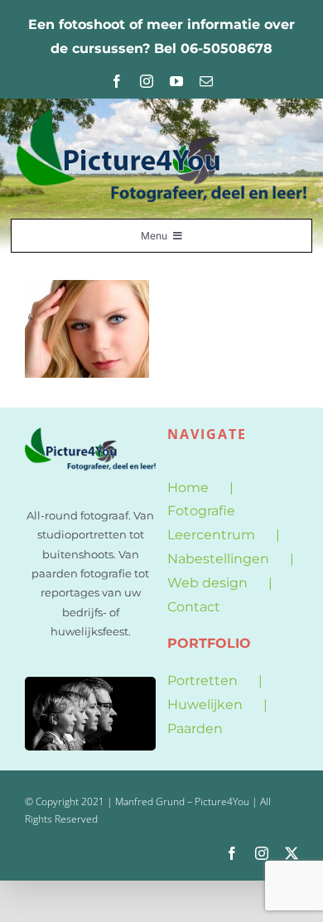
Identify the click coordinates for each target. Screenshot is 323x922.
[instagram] (146, 81)
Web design (207, 583)
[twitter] (291, 853)
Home (188, 487)
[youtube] (176, 81)
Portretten (202, 680)
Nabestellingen (218, 559)
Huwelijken (205, 704)
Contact (193, 607)
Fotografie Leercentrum (211, 523)
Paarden (195, 728)
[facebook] (116, 81)
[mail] (206, 81)
